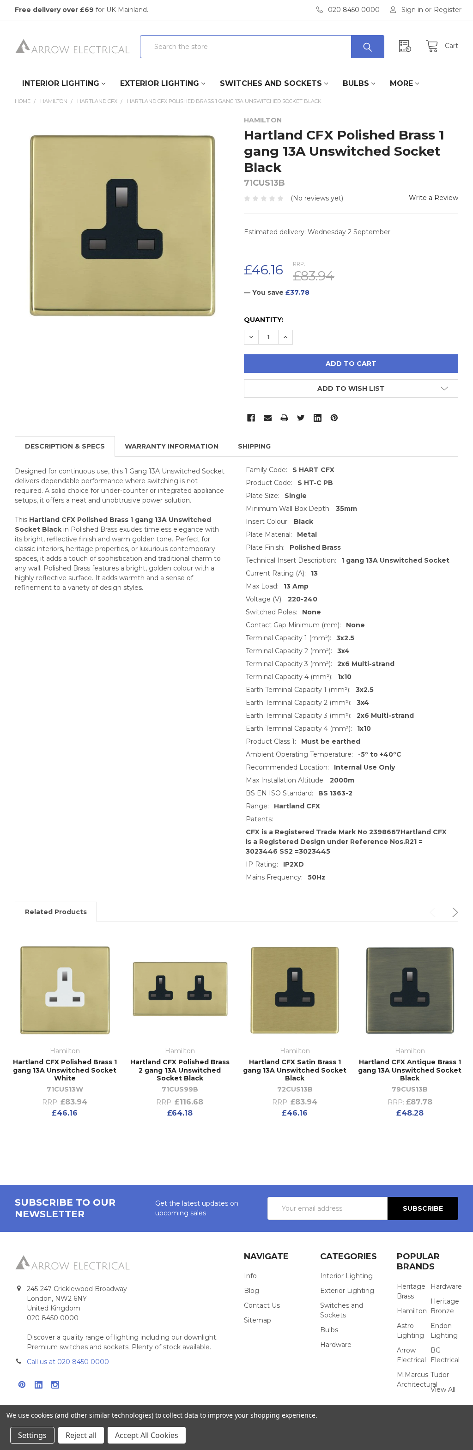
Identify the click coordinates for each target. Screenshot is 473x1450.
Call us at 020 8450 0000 (68, 1362)
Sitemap (257, 1320)
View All (443, 1389)
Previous (434, 912)
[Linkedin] (317, 418)
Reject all (81, 1435)
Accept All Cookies (146, 1435)
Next (453, 912)
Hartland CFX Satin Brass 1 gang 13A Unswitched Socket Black (294, 1070)
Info (250, 1276)
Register (447, 10)
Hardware (336, 1345)
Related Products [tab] (56, 912)
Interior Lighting (60, 83)
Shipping (254, 446)
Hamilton (412, 1311)
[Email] (268, 418)
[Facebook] (251, 418)
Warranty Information (171, 446)
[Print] (284, 418)
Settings (32, 1435)
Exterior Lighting (159, 83)
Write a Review (433, 198)
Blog (251, 1290)
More (401, 83)
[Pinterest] (334, 418)
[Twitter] (301, 418)
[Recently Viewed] (407, 46)
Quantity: (263, 319)
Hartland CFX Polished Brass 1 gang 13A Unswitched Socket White (65, 1070)
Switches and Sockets (271, 83)
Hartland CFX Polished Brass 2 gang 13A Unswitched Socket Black (180, 1070)
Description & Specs (65, 446)
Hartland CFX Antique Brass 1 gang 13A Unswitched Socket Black (409, 1070)
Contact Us (262, 1305)
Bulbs (356, 83)
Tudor (440, 1375)
